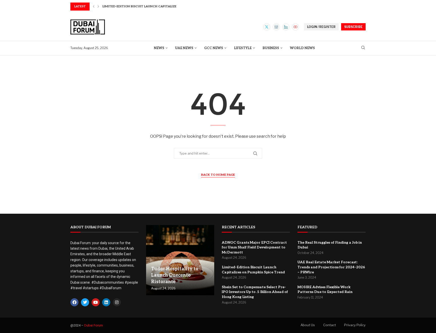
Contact (329, 325)
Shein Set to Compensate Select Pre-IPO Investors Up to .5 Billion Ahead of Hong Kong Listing (255, 292)
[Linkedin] (285, 26)
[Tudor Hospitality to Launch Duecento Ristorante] (180, 260)
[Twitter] (266, 26)
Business (270, 48)
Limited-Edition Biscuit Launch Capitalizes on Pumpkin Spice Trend (161, 6)
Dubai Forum (93, 325)
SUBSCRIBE (353, 27)
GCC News (213, 48)
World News (302, 48)
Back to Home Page (218, 175)
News (159, 48)
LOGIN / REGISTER (321, 27)
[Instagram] (276, 26)
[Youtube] (295, 26)
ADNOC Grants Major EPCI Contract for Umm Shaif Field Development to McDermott (254, 247)
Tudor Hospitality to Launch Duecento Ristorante (174, 275)
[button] (94, 7)
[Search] (363, 48)
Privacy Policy (355, 325)
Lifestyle (243, 48)
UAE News (184, 48)
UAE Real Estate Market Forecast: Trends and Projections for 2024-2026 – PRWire (331, 267)
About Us (308, 325)
